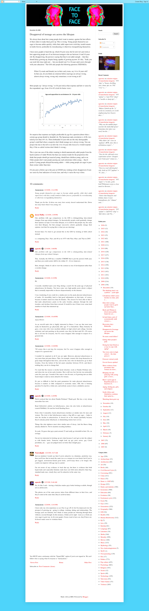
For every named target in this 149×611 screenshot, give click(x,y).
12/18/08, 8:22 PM (50, 278)
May (104, 423)
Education (104, 492)
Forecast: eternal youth (110, 359)
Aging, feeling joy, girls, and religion (111, 388)
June (105, 420)
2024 (103, 232)
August (105, 413)
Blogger (85, 597)
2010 (103, 278)
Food (102, 501)
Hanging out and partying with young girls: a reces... (110, 374)
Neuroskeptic (39, 453)
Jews (102, 523)
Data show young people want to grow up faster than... (110, 305)
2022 (103, 238)
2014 (103, 265)
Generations (105, 506)
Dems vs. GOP (106, 481)
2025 (103, 228)
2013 (103, 268)
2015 (103, 261)
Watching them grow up (111, 399)
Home (61, 562)
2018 (103, 251)
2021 (103, 242)
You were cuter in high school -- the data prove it (110, 354)
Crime (103, 476)
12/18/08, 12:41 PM (51, 190)
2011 (103, 275)
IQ (101, 520)
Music (103, 542)
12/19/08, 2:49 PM (50, 396)
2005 (103, 447)
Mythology (104, 545)
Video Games (105, 581)
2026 (103, 225)
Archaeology (105, 459)
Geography (104, 509)
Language (104, 529)
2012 (103, 271)
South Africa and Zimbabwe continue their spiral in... (110, 394)
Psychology (104, 565)
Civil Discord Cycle (107, 470)
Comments (105, 47)
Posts (103, 43)
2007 (103, 440)
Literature (104, 531)
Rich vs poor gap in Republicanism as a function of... (110, 382)
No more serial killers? (110, 336)
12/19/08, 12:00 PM (51, 346)
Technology (105, 576)
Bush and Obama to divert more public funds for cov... (110, 312)
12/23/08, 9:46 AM (50, 482)
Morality (103, 537)
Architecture (105, 462)
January (106, 436)
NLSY (103, 551)
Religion (103, 568)
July (104, 416)
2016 (103, 258)
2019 (103, 248)
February (106, 433)
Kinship (103, 526)
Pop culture (104, 562)
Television (104, 579)
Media (103, 534)
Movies (103, 540)
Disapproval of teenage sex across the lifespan (110, 331)
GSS (102, 512)
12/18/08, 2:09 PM (51, 215)
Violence (104, 584)
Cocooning (104, 473)
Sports (103, 573)
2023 (103, 235)
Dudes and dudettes (107, 487)
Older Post (87, 562)
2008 (103, 284)
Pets (102, 556)
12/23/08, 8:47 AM (51, 453)
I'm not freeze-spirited (110, 362)
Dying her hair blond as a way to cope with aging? (111, 347)
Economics (104, 490)
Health (103, 515)
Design (103, 484)
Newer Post (34, 562)
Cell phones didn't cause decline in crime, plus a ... (111, 298)
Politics (103, 559)
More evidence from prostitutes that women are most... (110, 367)
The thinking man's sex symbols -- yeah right (111, 291)
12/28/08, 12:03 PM (51, 505)
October (106, 406)
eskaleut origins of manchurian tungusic (107, 79)
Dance (103, 478)
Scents (103, 570)
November (106, 403)
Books (103, 467)
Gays (102, 503)
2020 (103, 245)
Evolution (104, 495)
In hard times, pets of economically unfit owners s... (110, 319)
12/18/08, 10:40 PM (51, 316)
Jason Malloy (40, 214)
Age (102, 456)
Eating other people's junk (110, 340)
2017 (103, 255)
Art (102, 464)
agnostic (38, 248)
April (105, 426)
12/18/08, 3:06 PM (50, 248)
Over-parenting (106, 554)
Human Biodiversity (107, 517)
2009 (103, 281)
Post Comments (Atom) (47, 566)
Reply (37, 208)
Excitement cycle (106, 498)
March (105, 429)
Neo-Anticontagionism (108, 548)
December (106, 287)
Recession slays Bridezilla (108, 325)
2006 (103, 443)
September (107, 410)
